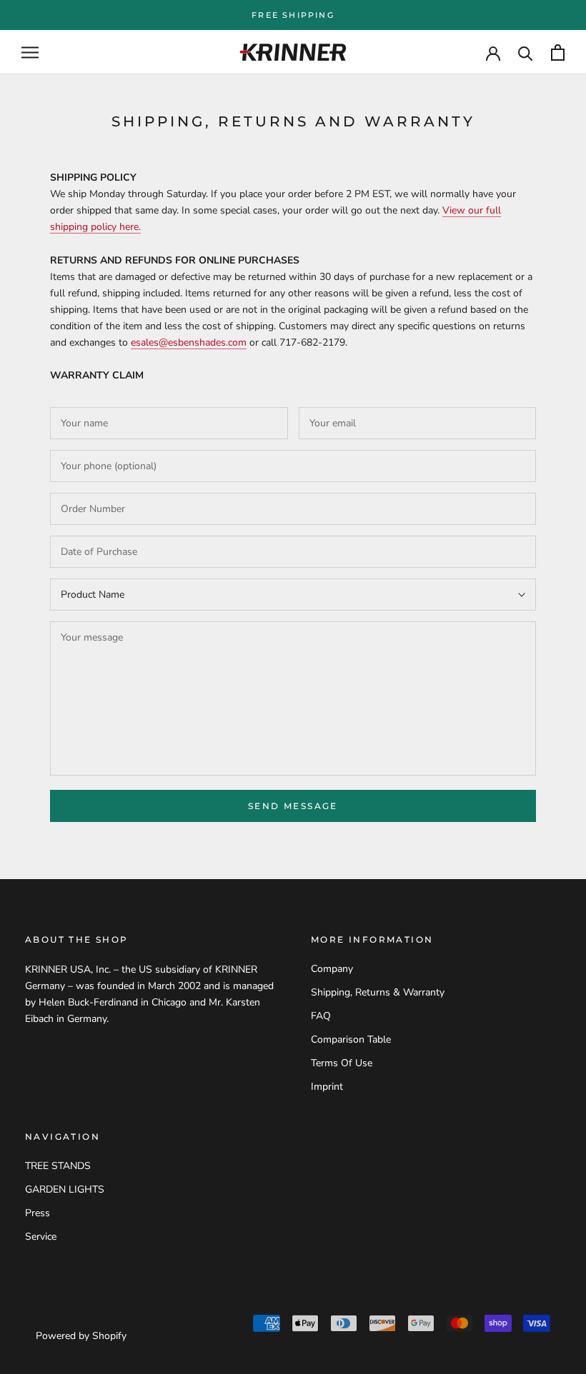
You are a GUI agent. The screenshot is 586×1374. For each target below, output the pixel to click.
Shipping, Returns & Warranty (378, 992)
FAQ (321, 1016)
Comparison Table (351, 1039)
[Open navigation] (30, 52)
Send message (293, 806)
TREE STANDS (58, 1166)
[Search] (525, 52)
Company (332, 969)
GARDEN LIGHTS (64, 1189)
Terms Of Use (341, 1063)
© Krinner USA (78, 1317)
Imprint (327, 1086)
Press (37, 1213)
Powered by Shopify (81, 1336)
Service (40, 1236)
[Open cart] (558, 52)
